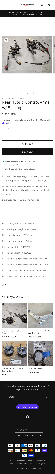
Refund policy (36, 468)
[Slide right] (34, 93)
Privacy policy (40, 464)
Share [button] (8, 284)
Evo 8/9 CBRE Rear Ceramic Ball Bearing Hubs (14, 370)
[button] (6, 5)
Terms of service (22, 468)
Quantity (5, 128)
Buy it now (27, 151)
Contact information (25, 464)
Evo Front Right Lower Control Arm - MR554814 (39, 332)
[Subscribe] (46, 397)
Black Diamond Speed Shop (26, 460)
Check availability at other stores (20, 169)
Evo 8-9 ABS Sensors (35, 369)
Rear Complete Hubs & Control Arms (14, 332)
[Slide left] (21, 93)
